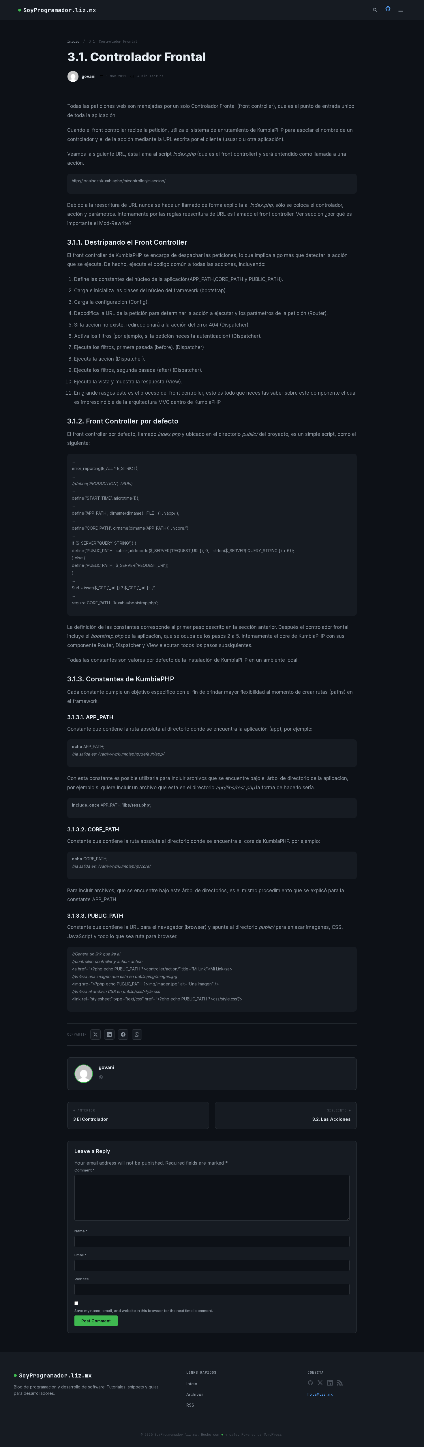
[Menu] (400, 10)
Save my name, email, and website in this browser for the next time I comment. (143, 1310)
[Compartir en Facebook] (123, 1034)
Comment (84, 1170)
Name (81, 1231)
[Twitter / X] (320, 1383)
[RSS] (340, 1383)
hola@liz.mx (320, 1394)
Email (80, 1255)
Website (81, 1279)
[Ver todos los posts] (101, 1078)
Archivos (195, 1394)
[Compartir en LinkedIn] (109, 1034)
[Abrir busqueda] (375, 10)
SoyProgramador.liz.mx (59, 10)
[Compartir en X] (95, 1034)
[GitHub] (388, 10)
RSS (190, 1405)
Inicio (73, 41)
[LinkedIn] (330, 1383)
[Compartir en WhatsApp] (137, 1034)
